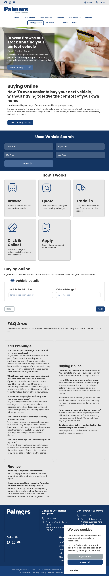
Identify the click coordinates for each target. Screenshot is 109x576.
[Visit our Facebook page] (5, 2)
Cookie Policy (25, 573)
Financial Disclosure (55, 573)
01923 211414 (86, 515)
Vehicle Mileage (66, 289)
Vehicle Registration (21, 289)
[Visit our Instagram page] (10, 2)
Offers (62, 546)
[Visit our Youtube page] (14, 2)
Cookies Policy (93, 550)
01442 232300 (52, 518)
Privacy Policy (38, 573)
